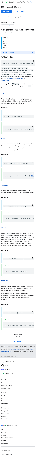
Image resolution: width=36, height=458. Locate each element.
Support (3, 416)
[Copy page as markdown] (8, 32)
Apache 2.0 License (15, 349)
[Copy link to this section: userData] (10, 281)
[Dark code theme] (33, 61)
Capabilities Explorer (6, 385)
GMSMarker (10, 78)
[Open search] (28, 2)
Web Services (4, 403)
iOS (2, 7)
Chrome (3, 432)
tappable (4, 185)
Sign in (32, 2)
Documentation (30, 17)
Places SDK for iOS (6, 388)
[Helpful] (11, 22)
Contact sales (20, 11)
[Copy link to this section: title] (6, 94)
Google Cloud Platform (7, 437)
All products (4, 443)
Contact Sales (5, 413)
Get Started (6, 11)
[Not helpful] (14, 22)
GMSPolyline (19, 78)
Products (8, 17)
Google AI (3, 440)
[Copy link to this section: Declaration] (10, 108)
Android (3, 395)
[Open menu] (2, 2)
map (3, 138)
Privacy (8, 450)
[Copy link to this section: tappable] (9, 185)
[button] (18, 52)
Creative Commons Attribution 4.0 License (13, 348)
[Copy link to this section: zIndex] (8, 228)
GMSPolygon (5, 80)
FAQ (2, 382)
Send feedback (7, 26)
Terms (3, 450)
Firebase (3, 435)
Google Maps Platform (18, 17)
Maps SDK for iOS (14, 7)
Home (2, 17)
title (2, 93)
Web (2, 400)
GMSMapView (17, 163)
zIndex (3, 228)
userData (4, 281)
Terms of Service (5, 419)
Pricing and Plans (5, 411)
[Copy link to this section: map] (6, 138)
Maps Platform (20, 2)
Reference (20, 19)
